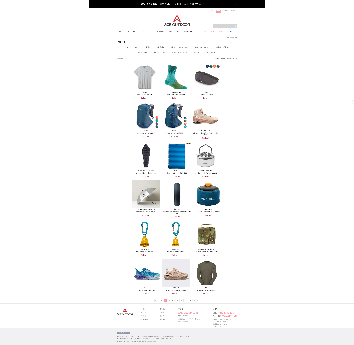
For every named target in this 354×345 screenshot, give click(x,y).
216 (178, 300)
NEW (127, 31)
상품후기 (162, 316)
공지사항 (162, 309)
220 (191, 300)
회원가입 (218, 10)
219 (188, 300)
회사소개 (143, 309)
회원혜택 (162, 319)
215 (175, 300)
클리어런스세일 (142, 52)
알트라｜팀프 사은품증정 (179, 52)
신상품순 (217, 58)
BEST (135, 31)
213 (169, 300)
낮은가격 (229, 58)
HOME (227, 38)
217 (181, 300)
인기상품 (223, 58)
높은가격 (235, 58)
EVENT (232, 38)
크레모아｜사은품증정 (222, 47)
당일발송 (147, 47)
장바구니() (233, 10)
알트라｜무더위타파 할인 (202, 47)
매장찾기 (143, 312)
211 (162, 300)
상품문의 (162, 312)
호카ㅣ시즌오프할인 (159, 52)
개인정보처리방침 (146, 319)
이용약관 (143, 316)
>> (197, 300)
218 (185, 300)
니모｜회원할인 (211, 52)
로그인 (212, 10)
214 (172, 300)
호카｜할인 (197, 52)
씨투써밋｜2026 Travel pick (179, 47)
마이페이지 (226, 10)
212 (165, 300)
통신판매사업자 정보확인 (123, 333)
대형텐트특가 (161, 47)
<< (155, 300)
